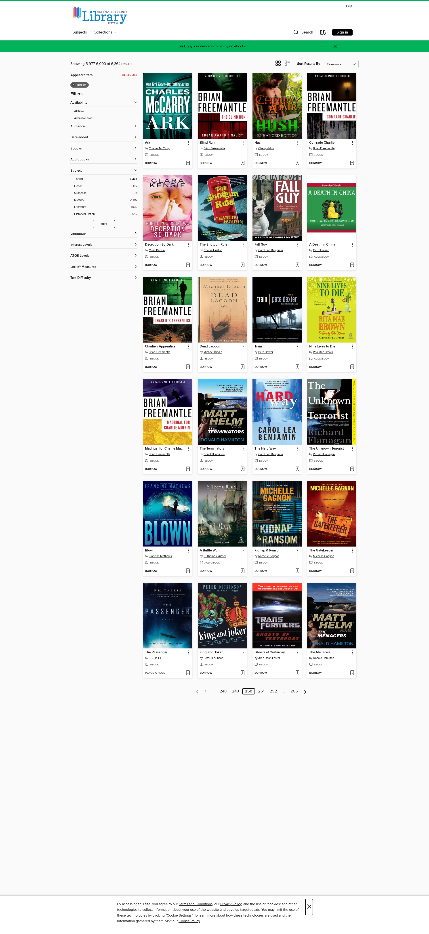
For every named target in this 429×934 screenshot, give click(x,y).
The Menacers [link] (319, 652)
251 (261, 691)
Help (349, 6)
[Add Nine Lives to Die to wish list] (352, 367)
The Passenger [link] (156, 652)
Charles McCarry (159, 148)
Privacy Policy (231, 904)
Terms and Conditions (195, 904)
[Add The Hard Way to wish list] (297, 469)
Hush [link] (258, 143)
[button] (302, 33)
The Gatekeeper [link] (321, 551)
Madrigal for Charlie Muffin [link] (165, 449)
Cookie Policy (189, 921)
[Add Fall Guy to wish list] (297, 265)
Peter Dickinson (213, 658)
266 (294, 691)
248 (223, 691)
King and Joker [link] (211, 652)
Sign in (342, 32)
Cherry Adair (266, 148)
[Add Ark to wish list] (188, 163)
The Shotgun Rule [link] (213, 245)
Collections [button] (104, 32)
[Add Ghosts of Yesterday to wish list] (297, 673)
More (104, 224)
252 (273, 691)
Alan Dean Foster (269, 658)
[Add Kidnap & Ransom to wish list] (297, 571)
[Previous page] (197, 691)
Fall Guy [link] (260, 245)
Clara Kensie (157, 250)
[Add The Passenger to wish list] (188, 673)
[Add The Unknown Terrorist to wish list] (352, 469)
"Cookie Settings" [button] (179, 915)
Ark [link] (147, 143)
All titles (79, 111)
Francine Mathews (160, 556)
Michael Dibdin (213, 352)
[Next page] (305, 691)
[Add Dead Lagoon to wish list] (242, 367)
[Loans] (323, 33)
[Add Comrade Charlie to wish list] (352, 163)
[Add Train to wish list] (297, 367)
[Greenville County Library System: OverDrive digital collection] (99, 15)
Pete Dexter (265, 352)
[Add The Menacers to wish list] (352, 673)
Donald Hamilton (214, 454)
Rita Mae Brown (323, 352)
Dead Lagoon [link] (210, 347)
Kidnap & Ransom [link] (267, 551)
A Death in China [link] (322, 245)
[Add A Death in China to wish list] (352, 265)
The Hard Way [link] (265, 449)
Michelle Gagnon (268, 556)
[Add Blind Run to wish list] (242, 163)
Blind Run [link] (207, 143)
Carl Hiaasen (321, 250)
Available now (83, 118)
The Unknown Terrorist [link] (326, 449)
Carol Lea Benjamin (270, 250)
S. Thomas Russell (215, 556)
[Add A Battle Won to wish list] (242, 571)
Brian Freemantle (214, 148)
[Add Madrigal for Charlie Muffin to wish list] (188, 469)
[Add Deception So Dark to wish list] (188, 265)
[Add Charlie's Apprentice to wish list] (188, 367)
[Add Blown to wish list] (188, 571)
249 (235, 691)
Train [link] (258, 347)
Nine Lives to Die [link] (322, 347)
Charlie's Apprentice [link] (160, 347)
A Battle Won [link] (210, 551)
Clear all (129, 75)
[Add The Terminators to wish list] (242, 469)
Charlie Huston (213, 250)
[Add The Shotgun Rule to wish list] (242, 265)
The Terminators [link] (212, 449)
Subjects (80, 32)
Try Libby (185, 46)
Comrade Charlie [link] (321, 143)
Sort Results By (308, 64)
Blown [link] (150, 551)
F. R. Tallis (155, 658)
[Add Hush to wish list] (297, 163)
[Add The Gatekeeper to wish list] (352, 571)
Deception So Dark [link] (159, 245)
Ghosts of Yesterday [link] (269, 652)
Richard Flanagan (324, 454)
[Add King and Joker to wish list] (242, 673)
